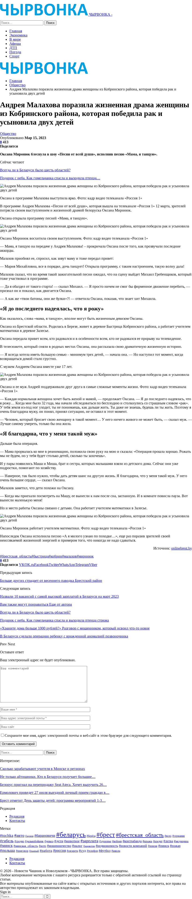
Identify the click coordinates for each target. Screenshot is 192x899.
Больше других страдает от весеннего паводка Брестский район (51, 581)
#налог (77, 846)
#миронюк (85, 556)
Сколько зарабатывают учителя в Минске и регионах (42, 769)
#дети (58, 841)
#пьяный (34, 851)
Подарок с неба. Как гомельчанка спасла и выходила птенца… (50, 178)
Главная (15, 31)
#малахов (69, 556)
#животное (72, 841)
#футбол (105, 850)
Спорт (14, 56)
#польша (7, 850)
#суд (82, 850)
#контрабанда (132, 841)
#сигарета (72, 850)
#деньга (48, 841)
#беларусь (71, 834)
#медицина (181, 841)
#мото (42, 846)
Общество (8, 134)
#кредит (157, 841)
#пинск (163, 846)
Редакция (16, 816)
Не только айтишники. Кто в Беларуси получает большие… (48, 777)
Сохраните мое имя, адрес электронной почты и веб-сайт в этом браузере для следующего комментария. (88, 735)
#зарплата (89, 840)
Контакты (17, 821)
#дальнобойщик (34, 841)
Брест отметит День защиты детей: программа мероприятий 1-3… (53, 800)
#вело (168, 836)
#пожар (175, 846)
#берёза (91, 836)
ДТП (13, 48)
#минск (6, 845)
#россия (59, 850)
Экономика (18, 35)
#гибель (7, 841)
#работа (46, 850)
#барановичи (44, 836)
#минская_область (26, 846)
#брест (105, 834)
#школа (115, 850)
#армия (29, 835)
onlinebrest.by (181, 548)
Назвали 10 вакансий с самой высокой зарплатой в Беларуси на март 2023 (59, 596)
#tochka (6, 835)
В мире (15, 39)
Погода (15, 52)
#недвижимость (107, 846)
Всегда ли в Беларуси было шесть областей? (35, 170)
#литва (168, 841)
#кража (147, 841)
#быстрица (40, 556)
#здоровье (105, 841)
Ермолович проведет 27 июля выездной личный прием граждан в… (54, 793)
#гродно (19, 841)
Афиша (15, 44)
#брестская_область (15, 556)
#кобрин (55, 556)
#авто (19, 835)
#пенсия (152, 846)
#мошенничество (59, 846)
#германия (178, 836)
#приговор (22, 850)
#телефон (92, 850)
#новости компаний (133, 846)
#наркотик (89, 846)
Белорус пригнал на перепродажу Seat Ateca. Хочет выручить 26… (53, 785)
